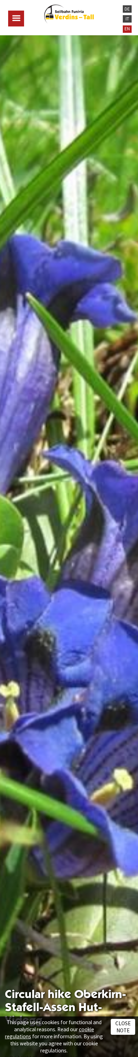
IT (127, 19)
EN (127, 29)
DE (127, 9)
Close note (123, 1026)
